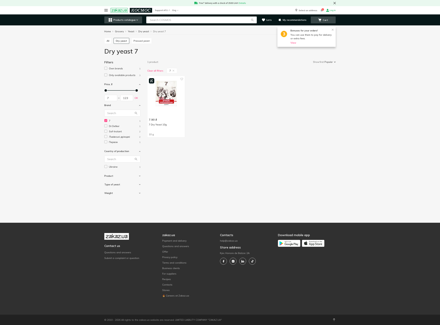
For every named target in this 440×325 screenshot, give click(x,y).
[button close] (334, 3)
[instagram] (233, 261)
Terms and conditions (174, 262)
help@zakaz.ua (229, 240)
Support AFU (161, 10)
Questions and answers (117, 252)
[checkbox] (105, 68)
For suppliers (169, 273)
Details (242, 3)
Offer (165, 251)
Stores (166, 290)
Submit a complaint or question (121, 258)
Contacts (167, 284)
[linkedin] (242, 261)
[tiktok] (252, 261)
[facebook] (223, 261)
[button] (306, 10)
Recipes (166, 279)
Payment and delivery (174, 240)
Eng (174, 10)
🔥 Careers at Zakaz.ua (175, 295)
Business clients (171, 268)
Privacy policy (169, 257)
